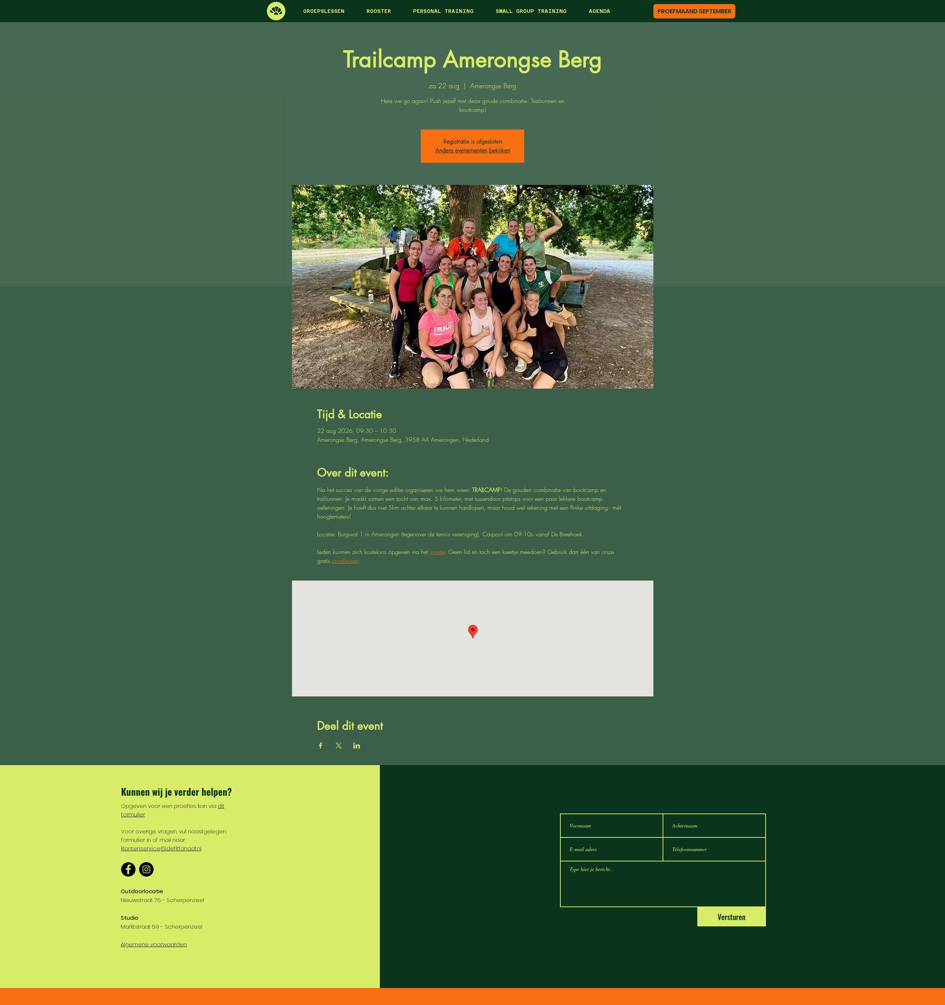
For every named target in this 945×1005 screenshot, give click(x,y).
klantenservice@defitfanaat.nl (161, 848)
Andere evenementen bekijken (472, 150)
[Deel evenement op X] (338, 745)
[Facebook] (128, 869)
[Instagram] (146, 869)
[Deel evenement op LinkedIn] (356, 745)
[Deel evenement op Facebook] (320, 745)
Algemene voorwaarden (154, 944)
